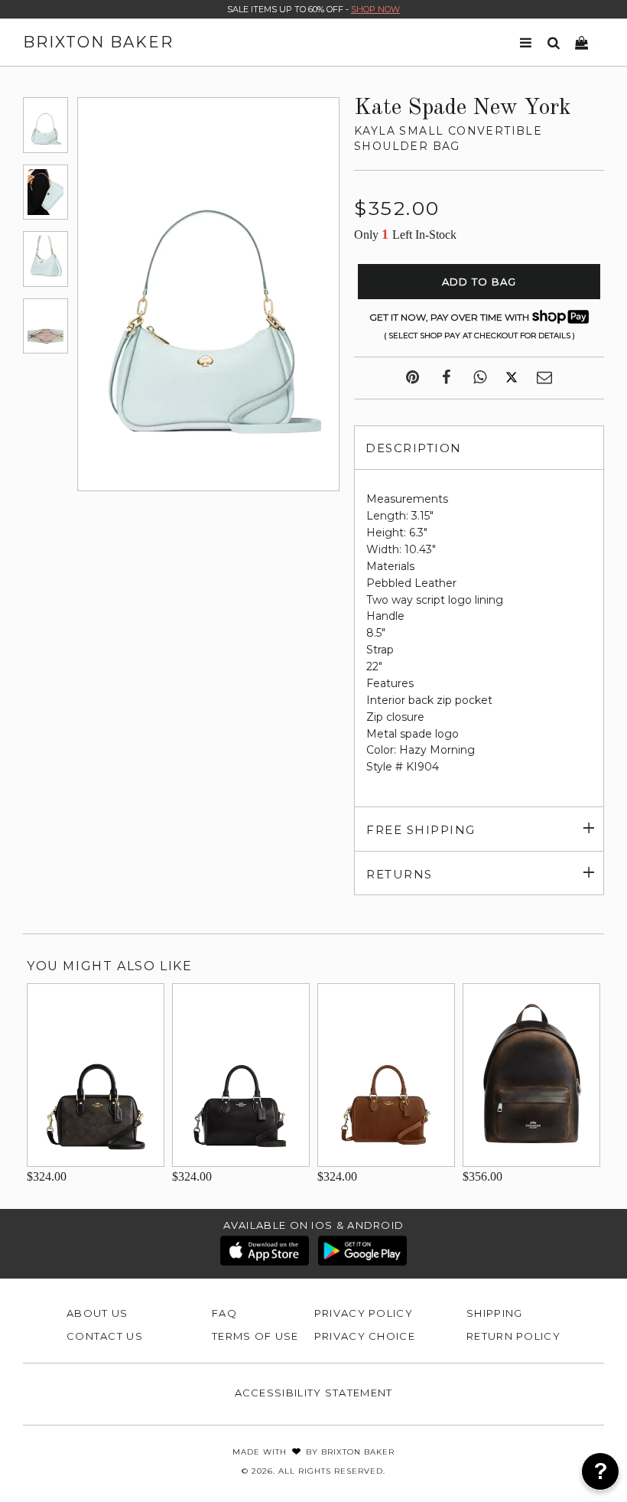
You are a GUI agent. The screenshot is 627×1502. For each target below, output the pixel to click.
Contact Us (105, 1336)
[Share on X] (511, 378)
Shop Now (375, 9)
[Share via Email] (544, 378)
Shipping (494, 1313)
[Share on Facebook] (446, 378)
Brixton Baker (98, 42)
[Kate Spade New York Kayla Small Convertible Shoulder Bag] (45, 125)
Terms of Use (255, 1336)
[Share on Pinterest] (412, 378)
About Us (97, 1313)
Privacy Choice (364, 1336)
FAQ (224, 1313)
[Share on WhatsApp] (480, 378)
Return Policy (513, 1336)
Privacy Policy (363, 1313)
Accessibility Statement (314, 1392)
